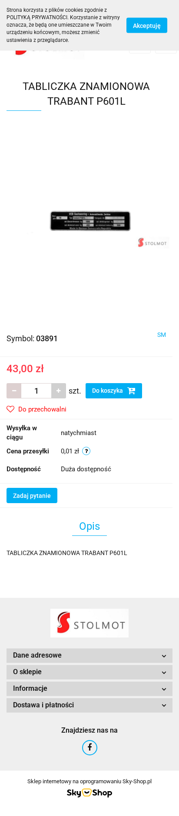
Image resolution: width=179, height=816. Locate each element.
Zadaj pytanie (32, 495)
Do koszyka (108, 390)
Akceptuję (147, 25)
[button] (89, 655)
